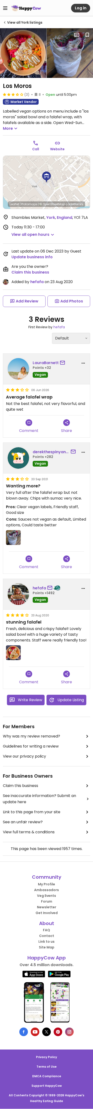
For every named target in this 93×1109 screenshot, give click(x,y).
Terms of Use (46, 1067)
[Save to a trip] (77, 35)
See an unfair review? (23, 822)
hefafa (37, 282)
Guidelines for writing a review (31, 746)
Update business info (32, 257)
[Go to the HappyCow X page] (46, 1032)
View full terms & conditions (29, 832)
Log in (80, 8)
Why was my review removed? (31, 736)
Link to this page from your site (31, 812)
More (8, 128)
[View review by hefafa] (18, 594)
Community (46, 877)
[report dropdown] (83, 363)
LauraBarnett (46, 363)
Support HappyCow (46, 1086)
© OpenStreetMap (52, 204)
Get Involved (47, 912)
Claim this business (30, 272)
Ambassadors (46, 890)
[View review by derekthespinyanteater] (18, 458)
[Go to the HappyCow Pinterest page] (58, 1032)
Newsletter (46, 907)
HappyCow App (46, 957)
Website (57, 149)
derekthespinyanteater (51, 452)
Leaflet (14, 204)
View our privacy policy (24, 756)
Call (35, 149)
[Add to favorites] (87, 35)
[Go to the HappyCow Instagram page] (69, 1032)
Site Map (46, 947)
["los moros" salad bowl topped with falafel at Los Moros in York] (23, 53)
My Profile (46, 884)
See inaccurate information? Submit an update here (39, 799)
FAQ (46, 930)
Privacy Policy (46, 1057)
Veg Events (46, 895)
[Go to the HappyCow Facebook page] (23, 1032)
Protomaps (29, 204)
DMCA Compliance (46, 1076)
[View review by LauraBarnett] (18, 368)
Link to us (46, 941)
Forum (46, 901)
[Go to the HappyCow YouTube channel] (35, 1032)
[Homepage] (26, 8)
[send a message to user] (63, 363)
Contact (46, 935)
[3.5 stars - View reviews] (13, 94)
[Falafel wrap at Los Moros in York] (13, 537)
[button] (46, 177)
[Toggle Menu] (5, 8)
